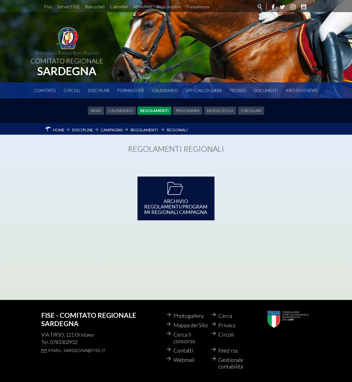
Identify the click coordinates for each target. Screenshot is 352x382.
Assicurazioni (169, 6)
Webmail (184, 359)
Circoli (72, 90)
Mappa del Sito (191, 325)
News (95, 110)
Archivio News (302, 90)
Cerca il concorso (184, 337)
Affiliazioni (142, 6)
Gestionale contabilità (230, 363)
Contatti (183, 350)
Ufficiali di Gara (204, 90)
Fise (48, 6)
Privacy (227, 325)
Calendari (119, 6)
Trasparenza (197, 6)
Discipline (99, 90)
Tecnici (238, 90)
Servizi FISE (68, 6)
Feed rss (228, 350)
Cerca (225, 315)
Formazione (130, 90)
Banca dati (95, 6)
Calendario (165, 90)
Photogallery (189, 315)
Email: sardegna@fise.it (76, 350)
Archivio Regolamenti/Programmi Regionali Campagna (175, 206)
